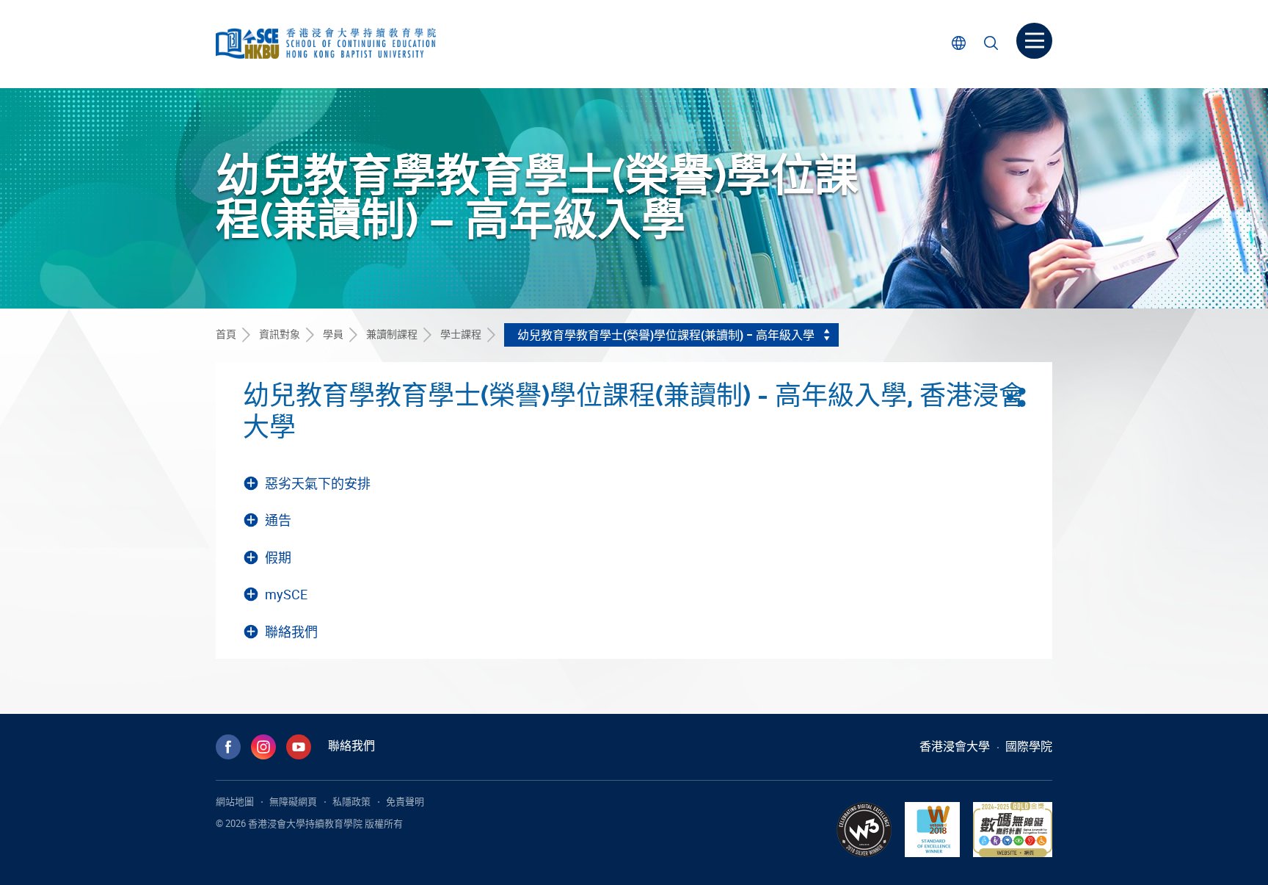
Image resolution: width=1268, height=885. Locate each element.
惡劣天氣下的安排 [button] (318, 483)
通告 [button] (278, 520)
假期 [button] (278, 557)
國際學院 (1028, 746)
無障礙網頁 (293, 801)
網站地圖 (235, 801)
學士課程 (460, 334)
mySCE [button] (286, 594)
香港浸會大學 (954, 746)
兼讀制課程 (392, 334)
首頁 (226, 334)
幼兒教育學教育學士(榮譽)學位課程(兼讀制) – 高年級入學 (666, 335)
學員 (333, 334)
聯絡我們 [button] (291, 632)
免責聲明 (405, 801)
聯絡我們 (351, 745)
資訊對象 (279, 334)
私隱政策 (351, 801)
